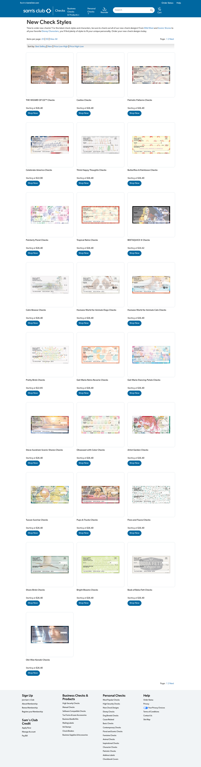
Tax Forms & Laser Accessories (74, 715)
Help (179, 3)
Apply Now (26, 728)
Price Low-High (61, 46)
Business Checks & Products (75, 697)
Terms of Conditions (151, 712)
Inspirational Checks (111, 743)
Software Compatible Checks (74, 711)
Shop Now (33, 113)
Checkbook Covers (110, 759)
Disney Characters (50, 31)
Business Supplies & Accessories (75, 735)
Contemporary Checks (112, 728)
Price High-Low (77, 46)
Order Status (167, 3)
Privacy (146, 704)
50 (47, 39)
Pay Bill (25, 736)
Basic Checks (108, 724)
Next (171, 39)
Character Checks (110, 747)
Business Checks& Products (72, 12)
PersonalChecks (91, 10)
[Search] (151, 10)
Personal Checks (114, 695)
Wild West (148, 28)
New (50, 46)
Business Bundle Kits (70, 719)
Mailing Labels (68, 723)
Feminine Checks (109, 735)
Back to (29, 3)
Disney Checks (108, 712)
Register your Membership (32, 712)
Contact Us (147, 716)
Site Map (146, 720)
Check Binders (68, 731)
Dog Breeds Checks (110, 716)
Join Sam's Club (28, 700)
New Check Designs (111, 708)
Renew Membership (30, 708)
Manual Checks (68, 707)
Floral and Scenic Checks (112, 732)
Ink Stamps (66, 727)
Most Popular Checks (111, 700)
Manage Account (28, 732)
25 (42, 39)
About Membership (30, 704)
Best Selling (40, 46)
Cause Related (108, 720)
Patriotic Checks (109, 751)
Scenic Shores (164, 28)
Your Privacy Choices (156, 708)
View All (53, 39)
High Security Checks (71, 703)
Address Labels (109, 755)
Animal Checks (109, 739)
